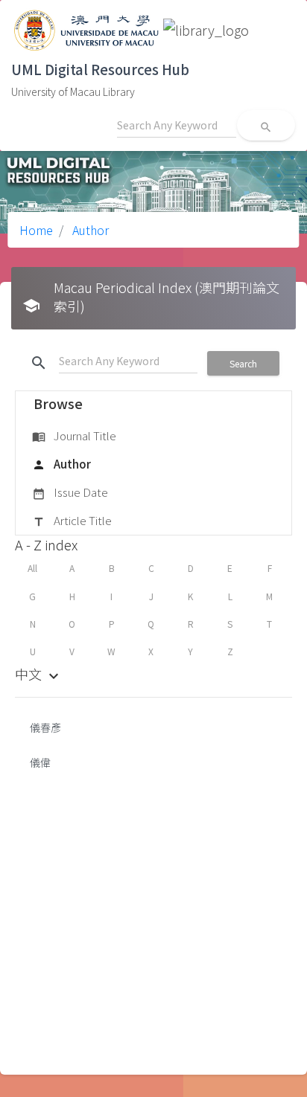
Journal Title (74, 435)
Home (36, 230)
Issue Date (70, 492)
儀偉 (40, 762)
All (32, 568)
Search (243, 363)
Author (89, 230)
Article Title (72, 520)
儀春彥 (45, 727)
